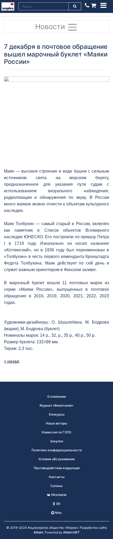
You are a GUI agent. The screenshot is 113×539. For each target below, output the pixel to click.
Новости (51, 26)
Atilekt (38, 532)
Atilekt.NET (71, 532)
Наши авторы (56, 423)
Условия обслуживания (56, 459)
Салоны (56, 486)
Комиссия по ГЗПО (56, 432)
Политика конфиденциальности (57, 450)
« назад (11, 361)
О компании (56, 396)
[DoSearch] (75, 6)
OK (57, 504)
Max (58, 513)
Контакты (56, 477)
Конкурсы (56, 414)
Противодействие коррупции (57, 468)
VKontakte (58, 495)
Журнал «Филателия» (56, 405)
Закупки (56, 441)
